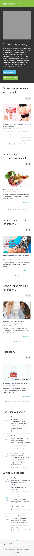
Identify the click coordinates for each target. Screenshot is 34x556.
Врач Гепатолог (16, 436)
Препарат (13, 549)
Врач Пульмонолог (17, 478)
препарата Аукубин (17, 516)
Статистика (20, 549)
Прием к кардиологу (15, 44)
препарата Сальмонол (18, 497)
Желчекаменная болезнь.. (12, 190)
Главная (7, 549)
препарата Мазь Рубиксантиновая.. (15, 383)
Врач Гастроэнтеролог (18, 453)
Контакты (17, 552)
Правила (26, 549)
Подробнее (25, 139)
